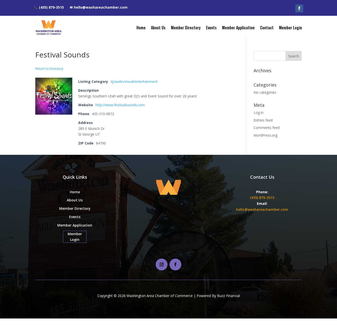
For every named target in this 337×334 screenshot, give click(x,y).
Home (141, 28)
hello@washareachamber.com (262, 209)
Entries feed (263, 120)
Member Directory (186, 28)
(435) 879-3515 (262, 197)
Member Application (238, 28)
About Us (158, 28)
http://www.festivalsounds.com (120, 105)
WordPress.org (265, 135)
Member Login (290, 28)
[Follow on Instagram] (162, 264)
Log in (258, 112)
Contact (267, 28)
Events (211, 28)
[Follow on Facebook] (299, 8)
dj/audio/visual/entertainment (134, 81)
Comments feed (267, 127)
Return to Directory (49, 68)
